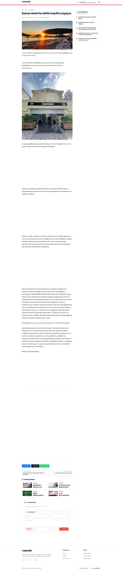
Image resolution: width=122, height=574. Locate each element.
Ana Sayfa (25, 10)
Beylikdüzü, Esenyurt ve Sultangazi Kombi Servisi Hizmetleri (88, 33)
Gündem (31, 10)
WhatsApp (45, 466)
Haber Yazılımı (84, 568)
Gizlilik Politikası (87, 553)
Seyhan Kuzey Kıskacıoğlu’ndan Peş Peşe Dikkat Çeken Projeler (87, 28)
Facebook (26, 466)
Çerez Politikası (87, 558)
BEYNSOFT (97, 568)
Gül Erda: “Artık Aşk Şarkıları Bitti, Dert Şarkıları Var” (88, 39)
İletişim (64, 556)
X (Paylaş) (35, 466)
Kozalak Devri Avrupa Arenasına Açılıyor (87, 17)
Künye (64, 553)
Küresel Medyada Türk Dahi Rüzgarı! (86, 23)
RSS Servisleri (66, 558)
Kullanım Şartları (87, 556)
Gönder (64, 529)
